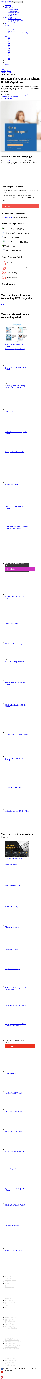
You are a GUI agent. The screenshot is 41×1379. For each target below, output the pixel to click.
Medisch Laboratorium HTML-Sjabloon (17, 811)
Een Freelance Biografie (12, 950)
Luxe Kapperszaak (16, 1005)
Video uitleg (11, 29)
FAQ (6, 1297)
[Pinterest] (2, 1378)
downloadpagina (32, 193)
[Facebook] (2, 1370)
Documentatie (12, 31)
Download (8, 1298)
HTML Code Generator (12, 1348)
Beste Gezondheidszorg (12, 484)
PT (9, 50)
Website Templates (13, 9)
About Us (7, 1281)
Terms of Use (9, 1276)
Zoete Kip (13, 1093)
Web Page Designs (10, 1360)
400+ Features (9, 1300)
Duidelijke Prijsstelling (11, 907)
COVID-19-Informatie (17, 644)
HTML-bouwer (11, 161)
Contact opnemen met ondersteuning (18, 33)
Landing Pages (9, 1362)
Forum (7, 1305)
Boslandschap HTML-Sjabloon (14, 1250)
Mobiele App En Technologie (13, 1111)
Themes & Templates (11, 1312)
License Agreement (10, 1280)
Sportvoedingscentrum (17, 1169)
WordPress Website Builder (15, 20)
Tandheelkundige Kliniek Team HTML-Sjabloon (17, 527)
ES (9, 46)
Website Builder (9, 1338)
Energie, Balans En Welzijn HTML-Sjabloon (15, 1024)
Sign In (7, 60)
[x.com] (2, 1375)
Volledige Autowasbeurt (12, 927)
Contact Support (9, 1287)
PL (9, 48)
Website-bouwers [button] (9, 17)
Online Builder (9, 217)
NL (9, 41)
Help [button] (6, 28)
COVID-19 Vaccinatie (11, 623)
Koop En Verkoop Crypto (12, 969)
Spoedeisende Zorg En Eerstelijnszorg (16, 734)
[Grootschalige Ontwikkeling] (17, 857)
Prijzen (6, 23)
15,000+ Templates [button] (10, 8)
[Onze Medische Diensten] (17, 342)
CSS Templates (9, 1323)
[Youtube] (2, 1372)
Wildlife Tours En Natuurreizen (14, 1131)
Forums (7, 25)
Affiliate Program (10, 1302)
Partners (7, 1283)
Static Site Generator (11, 1347)
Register (7, 64)
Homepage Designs (10, 1364)
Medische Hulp (15, 349)
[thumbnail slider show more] (2, 304)
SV (9, 59)
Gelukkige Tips (15, 1205)
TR (9, 52)
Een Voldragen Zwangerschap (14, 787)
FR (9, 43)
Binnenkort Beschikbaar (12, 1226)
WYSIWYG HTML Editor (13, 1345)
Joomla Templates (13, 14)
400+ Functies (8, 6)
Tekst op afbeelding (27, 95)
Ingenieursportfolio (10, 1073)
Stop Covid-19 (14, 662)
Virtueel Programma (11, 864)
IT (9, 45)
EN (9, 38)
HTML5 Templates (10, 1326)
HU (9, 55)
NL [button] (6, 36)
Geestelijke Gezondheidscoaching (15, 452)
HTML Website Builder (14, 19)
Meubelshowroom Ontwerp (13, 885)
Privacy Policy (9, 1278)
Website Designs (12, 11)
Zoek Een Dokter (10, 411)
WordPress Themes (13, 12)
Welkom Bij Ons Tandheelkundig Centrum (15, 386)
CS (9, 57)
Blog (6, 26)
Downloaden (8, 5)
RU (9, 53)
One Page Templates (11, 1328)
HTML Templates (13, 16)
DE (9, 39)
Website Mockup (10, 1365)
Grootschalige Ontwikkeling (13, 858)
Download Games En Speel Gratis (15, 1151)
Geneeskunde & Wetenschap (9, 96)
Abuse (6, 1285)
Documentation (9, 1304)
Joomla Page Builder (14, 22)
